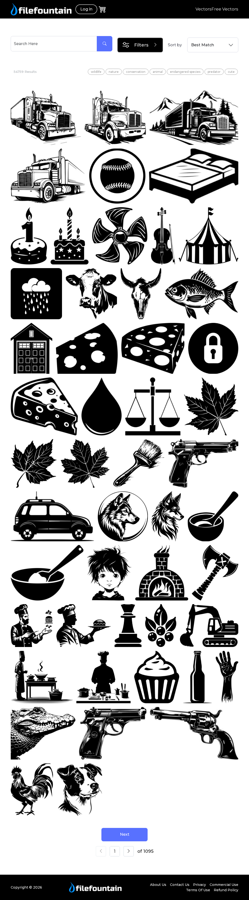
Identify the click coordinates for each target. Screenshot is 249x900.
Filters (141, 45)
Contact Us (179, 884)
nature (114, 72)
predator (214, 72)
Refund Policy (226, 890)
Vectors (204, 9)
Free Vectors (225, 9)
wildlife (96, 72)
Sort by (175, 45)
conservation (135, 72)
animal (158, 72)
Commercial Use (224, 884)
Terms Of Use (198, 890)
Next (124, 834)
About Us (158, 884)
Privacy (199, 884)
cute (231, 72)
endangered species (185, 72)
